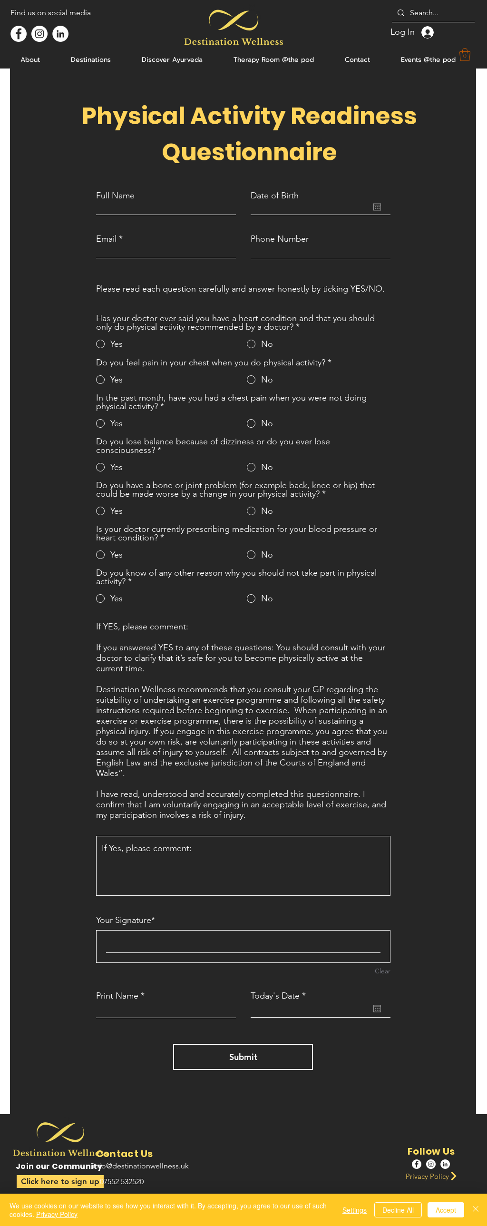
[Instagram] (39, 34)
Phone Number (280, 239)
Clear (382, 971)
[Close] (475, 1209)
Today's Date (281, 995)
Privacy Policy (57, 1214)
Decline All (398, 1210)
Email (106, 239)
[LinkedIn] (60, 34)
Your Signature (123, 920)
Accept (446, 1210)
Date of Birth (275, 195)
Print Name (117, 995)
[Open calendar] (377, 207)
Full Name (115, 195)
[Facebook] (18, 34)
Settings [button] (354, 1210)
